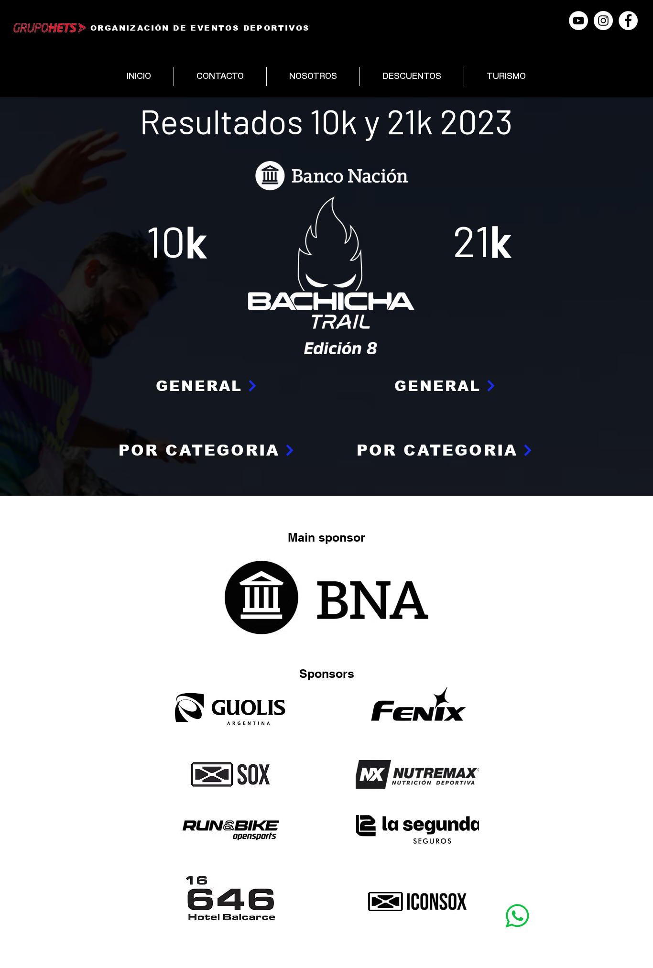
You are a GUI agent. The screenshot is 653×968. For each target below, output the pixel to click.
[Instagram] (603, 20)
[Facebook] (628, 20)
